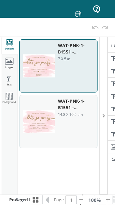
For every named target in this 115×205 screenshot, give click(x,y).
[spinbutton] (71, 199)
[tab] (9, 45)
